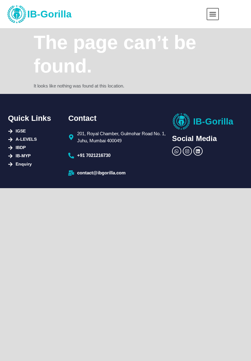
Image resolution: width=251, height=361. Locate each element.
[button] (213, 14)
